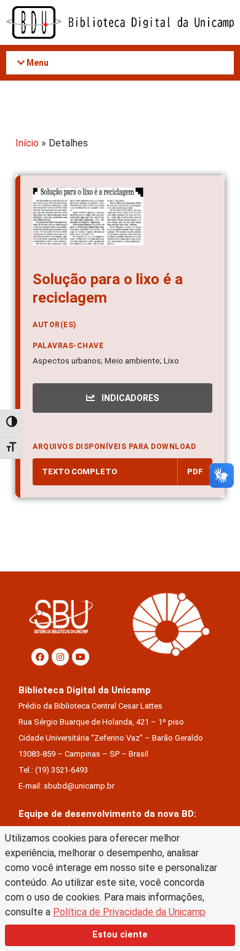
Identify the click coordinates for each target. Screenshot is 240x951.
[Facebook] (40, 657)
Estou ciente (120, 934)
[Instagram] (60, 657)
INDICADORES (129, 398)
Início (27, 143)
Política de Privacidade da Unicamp (129, 912)
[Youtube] (80, 657)
